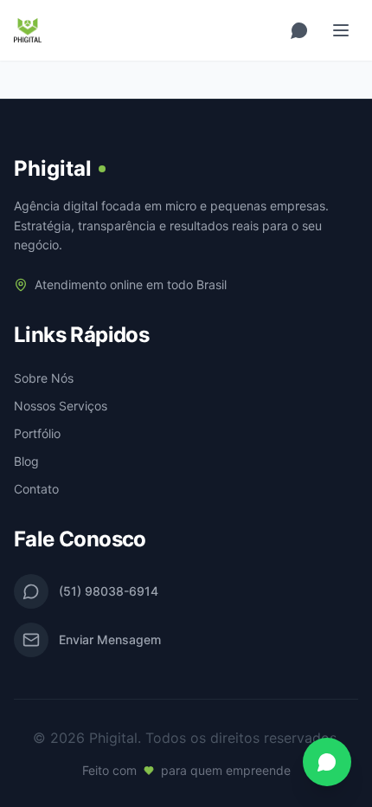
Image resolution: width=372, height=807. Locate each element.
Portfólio (37, 433)
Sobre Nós (44, 378)
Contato (36, 488)
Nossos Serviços (60, 405)
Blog (26, 461)
